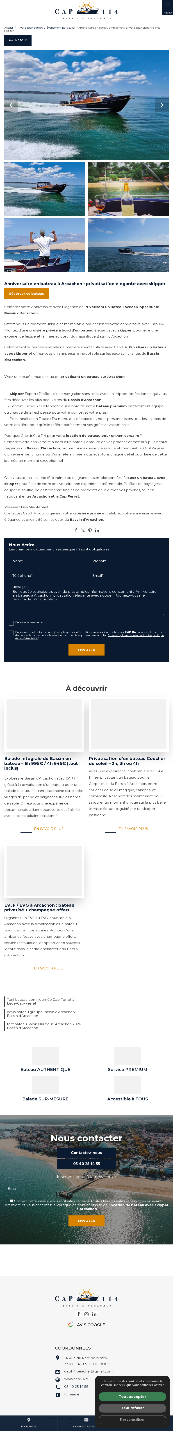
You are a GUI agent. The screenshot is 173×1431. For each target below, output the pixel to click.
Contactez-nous (86, 1422)
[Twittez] (83, 530)
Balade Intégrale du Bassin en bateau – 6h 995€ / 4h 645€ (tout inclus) (41, 763)
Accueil (9, 27)
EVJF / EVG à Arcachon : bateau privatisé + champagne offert (39, 908)
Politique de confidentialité (79, 1205)
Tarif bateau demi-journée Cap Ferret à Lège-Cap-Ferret (40, 1001)
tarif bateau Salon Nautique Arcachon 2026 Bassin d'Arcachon (44, 1026)
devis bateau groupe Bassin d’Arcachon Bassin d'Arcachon (41, 1014)
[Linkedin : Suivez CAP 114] (94, 1314)
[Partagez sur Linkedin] (97, 530)
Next (162, 107)
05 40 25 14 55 (76, 1387)
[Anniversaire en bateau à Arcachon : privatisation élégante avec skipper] (86, 105)
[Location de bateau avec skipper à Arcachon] (86, 10)
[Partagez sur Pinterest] (90, 530)
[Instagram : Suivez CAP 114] (86, 1314)
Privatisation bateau (29, 27)
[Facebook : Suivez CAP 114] (78, 1314)
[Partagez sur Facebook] (76, 530)
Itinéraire (28, 1422)
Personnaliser (132, 1419)
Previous (11, 107)
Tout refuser (132, 1408)
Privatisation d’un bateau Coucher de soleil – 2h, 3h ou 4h (127, 761)
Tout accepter (132, 1397)
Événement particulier (61, 27)
